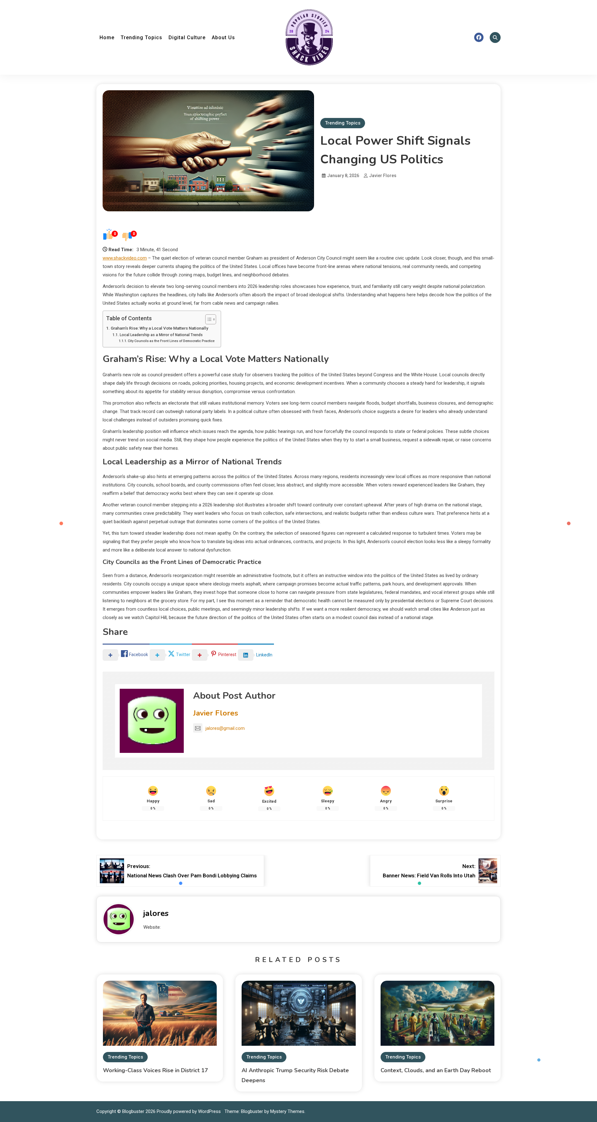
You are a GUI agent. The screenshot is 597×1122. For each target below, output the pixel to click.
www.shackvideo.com (125, 258)
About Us (223, 37)
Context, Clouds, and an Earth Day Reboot (436, 1070)
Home (107, 37)
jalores (156, 913)
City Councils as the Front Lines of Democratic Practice (171, 341)
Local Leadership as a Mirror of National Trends (161, 335)
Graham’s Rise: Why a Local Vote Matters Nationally (159, 328)
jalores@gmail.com (225, 728)
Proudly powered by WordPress (189, 1111)
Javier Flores (382, 175)
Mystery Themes (287, 1111)
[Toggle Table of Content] (208, 319)
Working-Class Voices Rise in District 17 (155, 1070)
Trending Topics (141, 37)
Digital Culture (187, 37)
